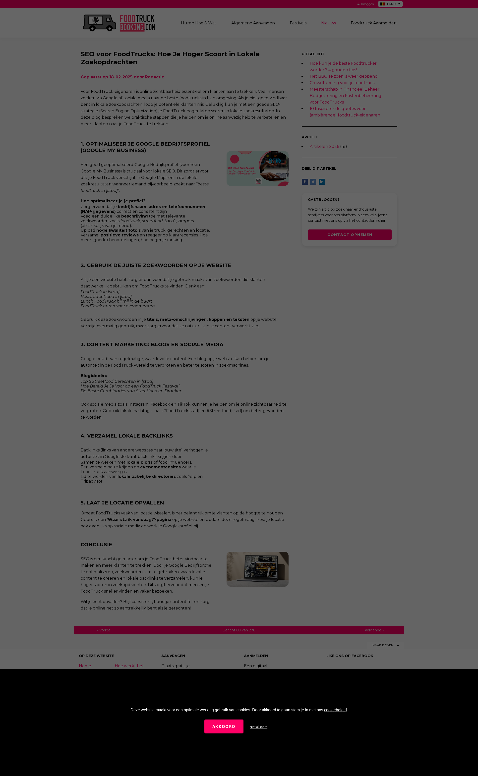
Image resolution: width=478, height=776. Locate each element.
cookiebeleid (335, 710)
